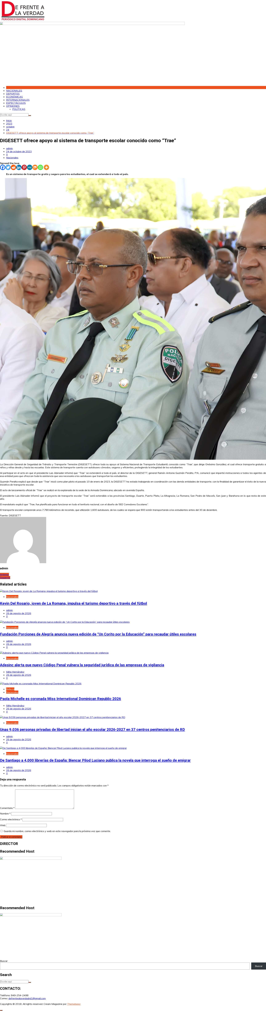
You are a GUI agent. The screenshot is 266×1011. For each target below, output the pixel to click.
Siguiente (5, 577)
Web (2, 825)
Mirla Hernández (15, 671)
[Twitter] (8, 167)
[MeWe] (29, 167)
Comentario (7, 808)
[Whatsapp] (40, 167)
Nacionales (12, 157)
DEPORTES (13, 93)
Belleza (10, 689)
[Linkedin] (19, 167)
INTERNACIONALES (18, 99)
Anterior (4, 574)
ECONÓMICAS (14, 96)
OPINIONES (13, 106)
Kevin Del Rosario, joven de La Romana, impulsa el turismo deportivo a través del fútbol (73, 603)
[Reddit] (13, 167)
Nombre (5, 813)
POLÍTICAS (18, 109)
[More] (46, 167)
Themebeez (74, 1003)
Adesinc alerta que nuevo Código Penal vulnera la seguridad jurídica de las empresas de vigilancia (82, 665)
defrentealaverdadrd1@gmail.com (27, 998)
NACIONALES (14, 90)
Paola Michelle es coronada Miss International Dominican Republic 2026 (60, 699)
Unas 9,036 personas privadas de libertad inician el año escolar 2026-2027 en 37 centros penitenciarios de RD (92, 729)
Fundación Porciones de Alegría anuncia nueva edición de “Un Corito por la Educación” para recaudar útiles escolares (98, 634)
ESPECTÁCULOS (16, 102)
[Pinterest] (24, 167)
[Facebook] (2, 167)
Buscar (4, 960)
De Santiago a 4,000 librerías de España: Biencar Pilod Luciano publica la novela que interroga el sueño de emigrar (95, 760)
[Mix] (35, 167)
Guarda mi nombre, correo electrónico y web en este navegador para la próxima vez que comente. (57, 831)
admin (9, 148)
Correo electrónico (11, 819)
